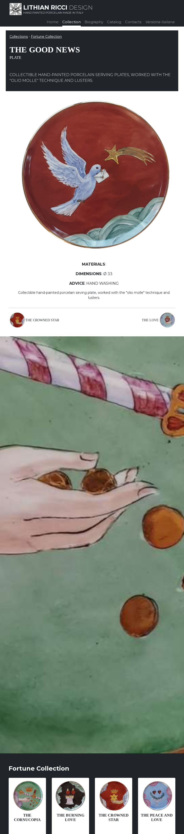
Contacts (133, 22)
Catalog (114, 22)
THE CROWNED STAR (42, 320)
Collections (19, 36)
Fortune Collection (46, 36)
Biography (94, 22)
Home (52, 22)
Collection (71, 22)
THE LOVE (150, 320)
